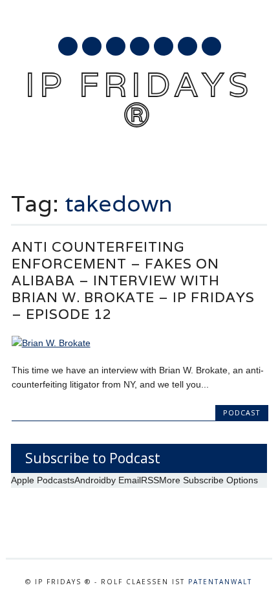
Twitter (92, 46)
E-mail (188, 47)
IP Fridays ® (139, 99)
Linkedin (139, 46)
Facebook (68, 46)
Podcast (242, 412)
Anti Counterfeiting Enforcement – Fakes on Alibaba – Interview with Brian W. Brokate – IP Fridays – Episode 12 (133, 280)
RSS (163, 46)
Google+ (115, 46)
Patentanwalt (220, 581)
